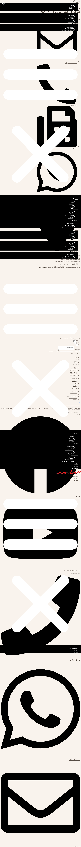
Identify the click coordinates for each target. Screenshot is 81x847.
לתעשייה (70, 22)
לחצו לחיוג (75, 660)
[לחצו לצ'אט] (40, 754)
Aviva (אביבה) (69, 28)
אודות (76, 259)
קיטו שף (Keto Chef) (67, 258)
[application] (74, 2)
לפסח (76, 2)
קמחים (71, 7)
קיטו (71, 17)
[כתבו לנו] (40, 842)
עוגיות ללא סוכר (69, 18)
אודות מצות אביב (74, 476)
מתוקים (71, 9)
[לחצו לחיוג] (40, 655)
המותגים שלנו (74, 251)
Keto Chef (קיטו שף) (67, 30)
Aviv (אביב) (70, 27)
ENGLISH (75, 264)
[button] (40, 113)
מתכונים (76, 261)
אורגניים (71, 10)
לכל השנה (75, 12)
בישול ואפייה (70, 15)
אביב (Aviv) (70, 254)
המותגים (76, 23)
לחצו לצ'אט (74, 759)
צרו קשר (76, 263)
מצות (71, 5)
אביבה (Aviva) (69, 256)
